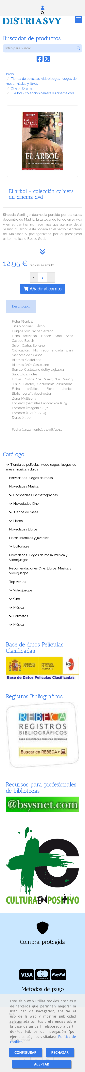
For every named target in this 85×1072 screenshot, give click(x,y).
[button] (42, 7)
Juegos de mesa (25, 512)
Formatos (20, 616)
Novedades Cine (25, 504)
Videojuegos (22, 590)
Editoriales (20, 546)
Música (18, 607)
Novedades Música (24, 486)
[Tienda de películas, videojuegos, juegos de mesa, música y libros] (7, 465)
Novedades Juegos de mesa (31, 478)
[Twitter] (47, 60)
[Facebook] (39, 60)
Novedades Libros (23, 529)
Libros (17, 521)
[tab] (21, 306)
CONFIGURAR (25, 1052)
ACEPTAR (41, 1064)
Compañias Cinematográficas (35, 495)
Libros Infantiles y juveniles (29, 538)
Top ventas (17, 582)
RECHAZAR (60, 1052)
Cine (16, 599)
